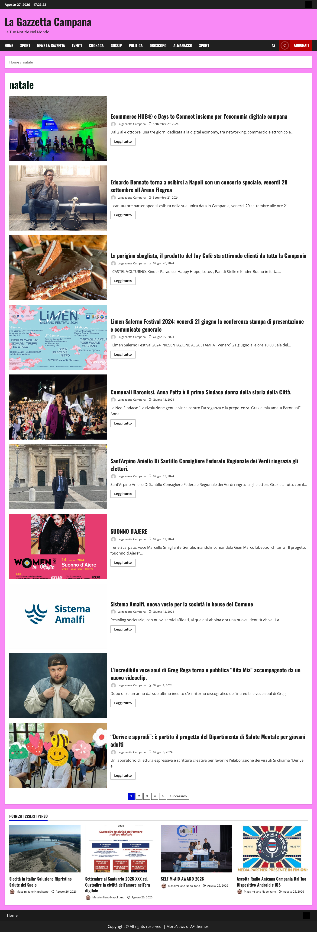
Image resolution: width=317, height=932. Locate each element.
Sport (25, 45)
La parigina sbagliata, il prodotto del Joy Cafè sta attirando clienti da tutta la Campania (58, 267)
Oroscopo (158, 45)
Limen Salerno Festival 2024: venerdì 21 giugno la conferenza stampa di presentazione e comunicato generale (58, 337)
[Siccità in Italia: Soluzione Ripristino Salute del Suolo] (45, 848)
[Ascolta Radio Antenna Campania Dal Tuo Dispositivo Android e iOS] (272, 848)
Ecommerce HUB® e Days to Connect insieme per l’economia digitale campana (58, 128)
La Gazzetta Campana (48, 21)
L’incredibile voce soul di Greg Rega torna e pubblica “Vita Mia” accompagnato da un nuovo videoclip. (58, 685)
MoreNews (175, 926)
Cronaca (96, 45)
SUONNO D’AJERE (58, 546)
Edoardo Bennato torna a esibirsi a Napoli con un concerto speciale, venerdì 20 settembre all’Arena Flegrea (58, 198)
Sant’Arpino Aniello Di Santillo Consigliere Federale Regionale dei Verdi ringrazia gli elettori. (58, 476)
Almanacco (182, 45)
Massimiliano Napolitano (32, 892)
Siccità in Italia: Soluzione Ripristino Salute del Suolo (40, 882)
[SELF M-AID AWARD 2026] (196, 848)
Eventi (77, 45)
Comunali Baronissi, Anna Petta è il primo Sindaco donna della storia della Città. (58, 407)
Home (9, 45)
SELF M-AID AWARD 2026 (182, 879)
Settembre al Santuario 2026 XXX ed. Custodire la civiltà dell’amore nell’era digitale (117, 884)
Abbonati (301, 45)
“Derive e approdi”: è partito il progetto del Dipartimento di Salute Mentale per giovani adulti (58, 755)
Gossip (116, 45)
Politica (136, 45)
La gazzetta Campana (131, 124)
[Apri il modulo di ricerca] (273, 45)
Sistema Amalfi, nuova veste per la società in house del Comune (58, 616)
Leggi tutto (125, 142)
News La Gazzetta (51, 45)
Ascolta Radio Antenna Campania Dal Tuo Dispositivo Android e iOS (271, 882)
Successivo (178, 796)
